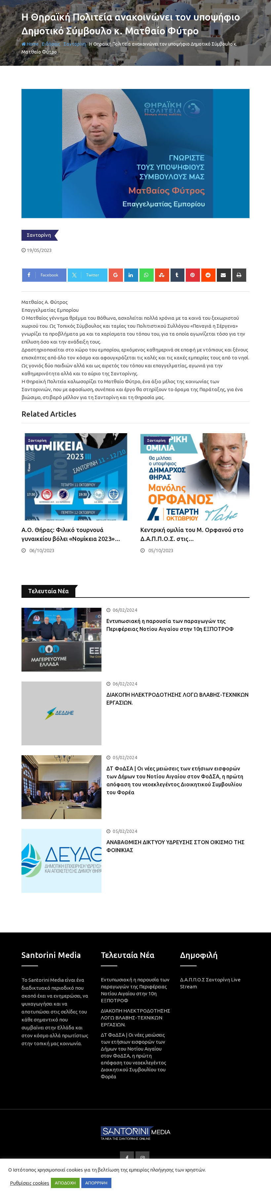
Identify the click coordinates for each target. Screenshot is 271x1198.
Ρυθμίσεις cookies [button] (29, 1183)
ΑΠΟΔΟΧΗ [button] (65, 1182)
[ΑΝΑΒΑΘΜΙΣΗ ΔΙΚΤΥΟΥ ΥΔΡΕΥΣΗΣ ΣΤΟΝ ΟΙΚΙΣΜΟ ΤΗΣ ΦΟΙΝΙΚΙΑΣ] (61, 861)
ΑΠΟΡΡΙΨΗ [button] (96, 1182)
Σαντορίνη (74, 44)
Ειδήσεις (51, 44)
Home (32, 44)
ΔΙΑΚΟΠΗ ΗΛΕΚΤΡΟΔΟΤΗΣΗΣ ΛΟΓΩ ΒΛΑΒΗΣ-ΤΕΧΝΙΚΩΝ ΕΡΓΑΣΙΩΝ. (135, 1017)
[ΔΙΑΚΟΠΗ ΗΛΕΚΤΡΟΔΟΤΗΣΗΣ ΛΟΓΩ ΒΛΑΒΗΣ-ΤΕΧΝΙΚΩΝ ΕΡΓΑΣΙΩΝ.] (61, 713)
